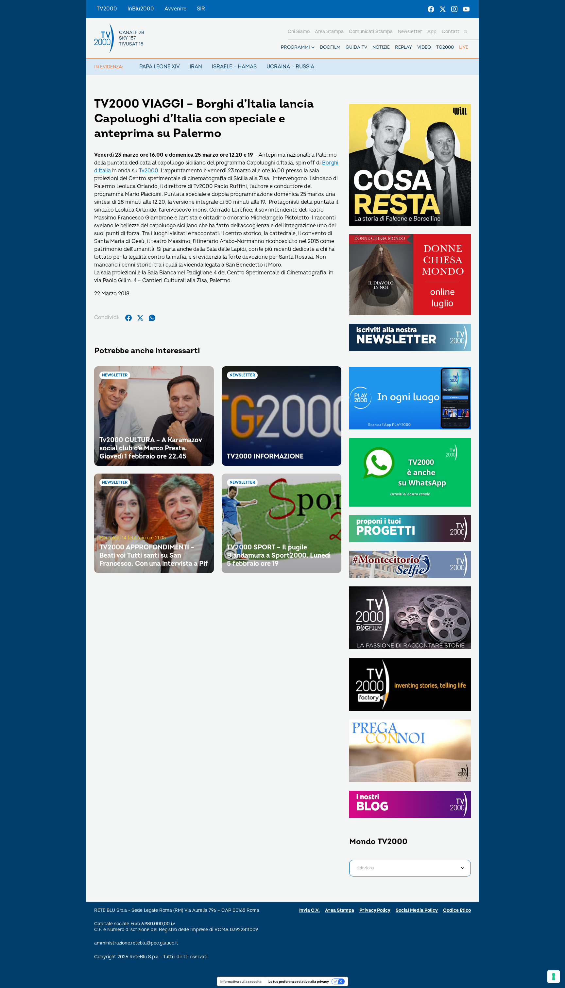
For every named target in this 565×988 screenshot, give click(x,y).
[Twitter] (442, 9)
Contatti (451, 31)
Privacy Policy (374, 910)
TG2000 (445, 47)
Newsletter (410, 31)
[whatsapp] (152, 317)
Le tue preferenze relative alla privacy (298, 981)
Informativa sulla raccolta (241, 981)
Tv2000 (148, 170)
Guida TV (356, 47)
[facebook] (128, 317)
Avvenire (175, 9)
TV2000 (107, 9)
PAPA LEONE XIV (159, 66)
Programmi (295, 47)
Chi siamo (299, 31)
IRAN (196, 66)
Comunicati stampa (371, 31)
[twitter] (140, 317)
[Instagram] (454, 9)
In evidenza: (108, 67)
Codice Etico (457, 910)
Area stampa (329, 31)
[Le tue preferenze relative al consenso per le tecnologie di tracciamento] (553, 976)
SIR (201, 9)
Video (424, 47)
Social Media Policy (417, 910)
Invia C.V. (309, 910)
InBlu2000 (141, 9)
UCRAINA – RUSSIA (290, 66)
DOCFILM (330, 47)
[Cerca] (465, 32)
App (432, 31)
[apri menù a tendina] (313, 47)
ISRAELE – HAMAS (234, 66)
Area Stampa (339, 910)
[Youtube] (466, 9)
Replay (403, 47)
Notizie (381, 47)
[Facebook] (431, 9)
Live (463, 47)
